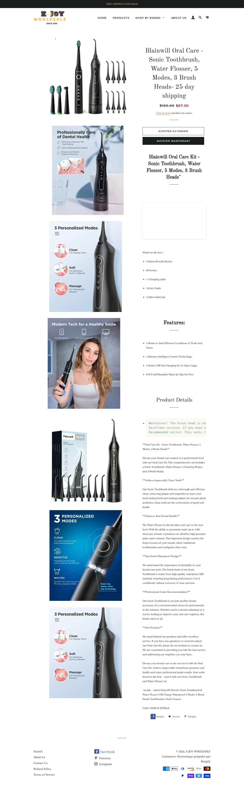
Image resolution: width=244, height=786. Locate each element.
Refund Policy (42, 769)
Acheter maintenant (173, 140)
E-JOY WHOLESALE (198, 751)
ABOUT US (179, 17)
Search (38, 751)
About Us (39, 757)
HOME (102, 17)
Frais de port (163, 113)
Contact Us (41, 763)
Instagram (105, 764)
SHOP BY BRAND (148, 17)
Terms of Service (44, 774)
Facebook (107, 752)
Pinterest (104, 758)
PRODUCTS (121, 17)
